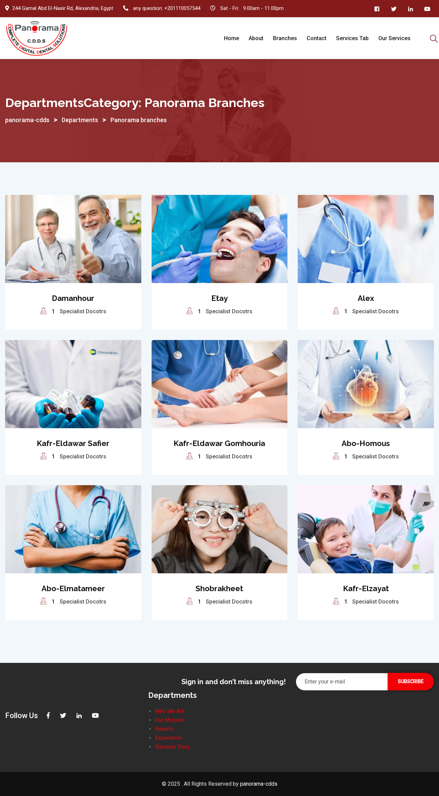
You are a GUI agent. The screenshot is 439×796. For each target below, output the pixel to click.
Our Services (394, 38)
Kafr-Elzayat (366, 588)
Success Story (172, 747)
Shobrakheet (219, 588)
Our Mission (169, 720)
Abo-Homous (366, 443)
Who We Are (170, 711)
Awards (164, 729)
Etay (219, 298)
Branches (285, 38)
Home (231, 38)
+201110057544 (182, 8)
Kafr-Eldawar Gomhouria (219, 443)
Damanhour (73, 298)
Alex (366, 298)
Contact (317, 38)
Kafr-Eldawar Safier (73, 443)
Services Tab (352, 38)
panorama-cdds (258, 784)
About (256, 38)
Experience (168, 738)
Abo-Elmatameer (73, 588)
